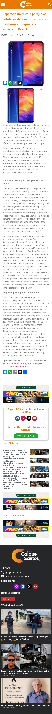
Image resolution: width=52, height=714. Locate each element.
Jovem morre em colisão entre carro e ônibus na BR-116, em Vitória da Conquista (15, 485)
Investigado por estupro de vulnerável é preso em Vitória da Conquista (15, 469)
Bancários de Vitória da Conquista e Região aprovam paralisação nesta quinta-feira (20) (15, 476)
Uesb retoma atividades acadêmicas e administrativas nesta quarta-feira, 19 (13, 462)
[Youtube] (34, 418)
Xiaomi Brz (15, 191)
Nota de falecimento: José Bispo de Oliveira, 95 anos (25, 705)
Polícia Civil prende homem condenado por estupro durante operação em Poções (24, 637)
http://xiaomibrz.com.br (18, 366)
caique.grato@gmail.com (17, 576)
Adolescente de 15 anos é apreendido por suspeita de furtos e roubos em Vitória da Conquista (15, 453)
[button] (3, 4)
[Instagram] (23, 418)
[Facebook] (17, 418)
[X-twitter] (28, 418)
